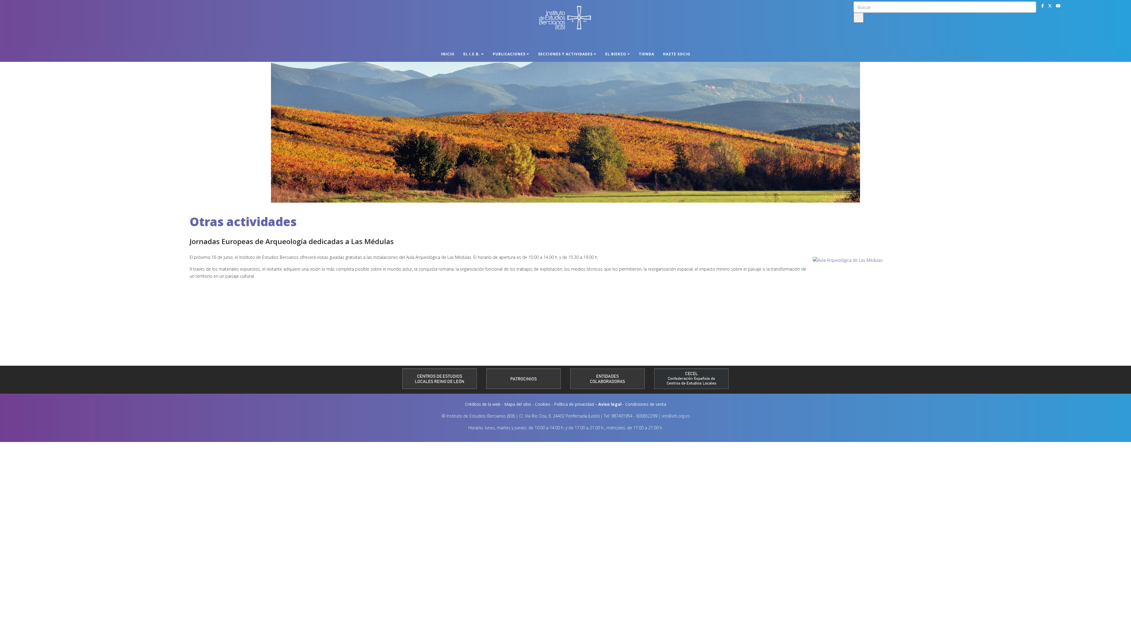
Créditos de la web (482, 404)
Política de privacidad (574, 404)
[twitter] (1050, 6)
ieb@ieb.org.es (676, 416)
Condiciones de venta (645, 404)
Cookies (542, 404)
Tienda (646, 54)
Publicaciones (509, 54)
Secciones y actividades (565, 54)
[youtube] (1058, 6)
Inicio (447, 54)
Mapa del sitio (517, 404)
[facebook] (1042, 6)
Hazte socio (676, 54)
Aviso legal (609, 404)
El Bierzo (615, 54)
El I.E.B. (471, 54)
